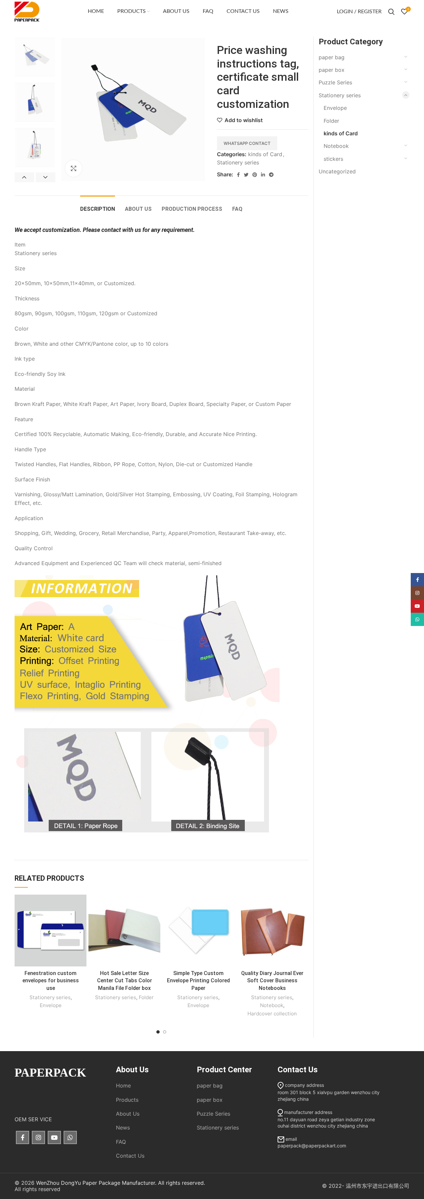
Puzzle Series (335, 82)
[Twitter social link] (246, 174)
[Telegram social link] (271, 174)
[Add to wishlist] (81, 905)
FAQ (121, 1141)
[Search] (391, 11)
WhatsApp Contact (247, 143)
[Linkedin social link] (263, 174)
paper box (331, 70)
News (123, 1127)
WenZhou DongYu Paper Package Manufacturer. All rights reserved (120, 1182)
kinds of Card (265, 154)
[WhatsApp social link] (70, 1137)
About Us (127, 1113)
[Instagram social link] (38, 1137)
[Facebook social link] (238, 174)
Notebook (271, 1005)
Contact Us (130, 1155)
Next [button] (45, 177)
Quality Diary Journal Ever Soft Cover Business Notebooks (272, 980)
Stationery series (238, 162)
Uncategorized (337, 171)
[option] (35, 56)
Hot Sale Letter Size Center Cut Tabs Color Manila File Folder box (124, 980)
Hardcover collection (272, 1013)
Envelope (51, 1005)
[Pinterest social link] (254, 174)
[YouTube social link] (54, 1137)
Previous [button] (24, 177)
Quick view (81, 920)
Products (127, 1099)
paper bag (331, 57)
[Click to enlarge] (73, 168)
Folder (146, 997)
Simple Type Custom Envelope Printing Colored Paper (198, 980)
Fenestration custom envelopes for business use (51, 980)
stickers (333, 158)
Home (123, 1085)
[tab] (97, 206)
